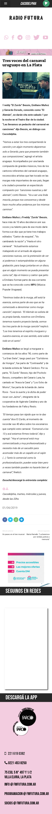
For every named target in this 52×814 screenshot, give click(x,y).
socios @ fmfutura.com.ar (21, 803)
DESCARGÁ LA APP (21, 697)
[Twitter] (36, 38)
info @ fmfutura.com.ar (20, 784)
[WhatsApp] (6, 38)
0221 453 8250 (17, 763)
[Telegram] (19, 38)
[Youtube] (45, 38)
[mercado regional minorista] (26, 582)
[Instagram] (28, 38)
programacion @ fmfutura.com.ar (26, 793)
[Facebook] (13, 38)
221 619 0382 (15, 753)
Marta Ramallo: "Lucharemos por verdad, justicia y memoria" (38, 536)
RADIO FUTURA (26, 18)
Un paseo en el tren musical (13, 534)
